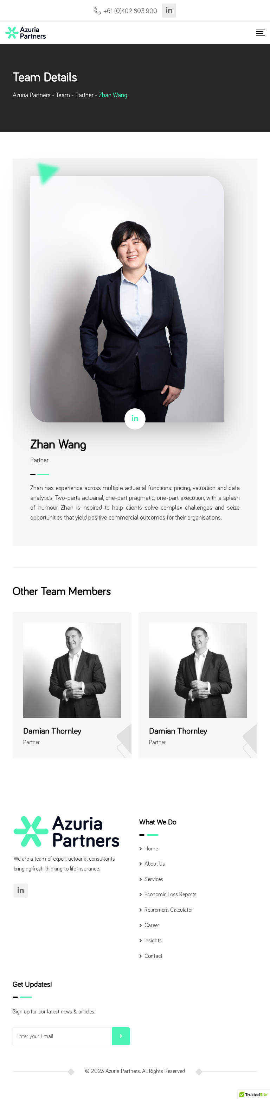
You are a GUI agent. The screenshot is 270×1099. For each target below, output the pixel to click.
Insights (153, 940)
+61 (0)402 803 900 (130, 11)
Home (151, 849)
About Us (154, 864)
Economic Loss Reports (170, 894)
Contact (153, 956)
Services (153, 879)
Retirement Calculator (168, 910)
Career (151, 925)
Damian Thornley (52, 731)
